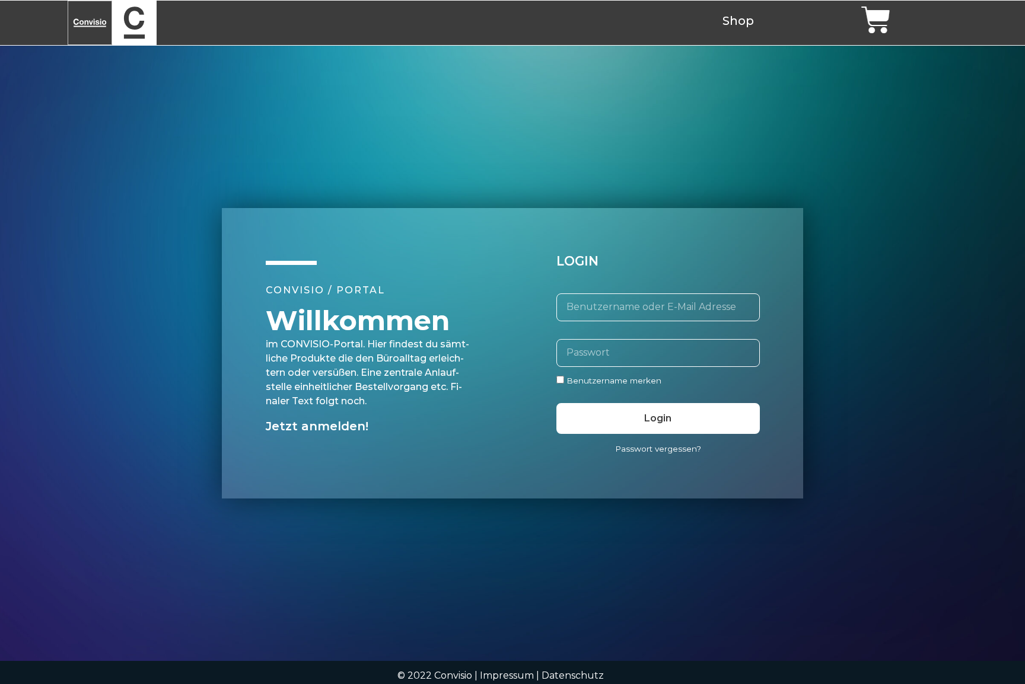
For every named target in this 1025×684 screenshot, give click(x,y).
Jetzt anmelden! (317, 426)
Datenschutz (573, 675)
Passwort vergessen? (658, 448)
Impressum (507, 675)
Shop (738, 21)
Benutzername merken (612, 380)
